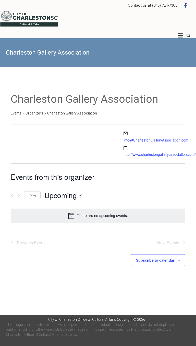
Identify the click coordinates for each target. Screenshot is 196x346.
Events (16, 113)
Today (32, 195)
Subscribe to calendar (155, 260)
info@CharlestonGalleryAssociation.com (156, 140)
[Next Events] (18, 195)
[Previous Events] (12, 195)
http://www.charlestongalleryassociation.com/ (160, 154)
